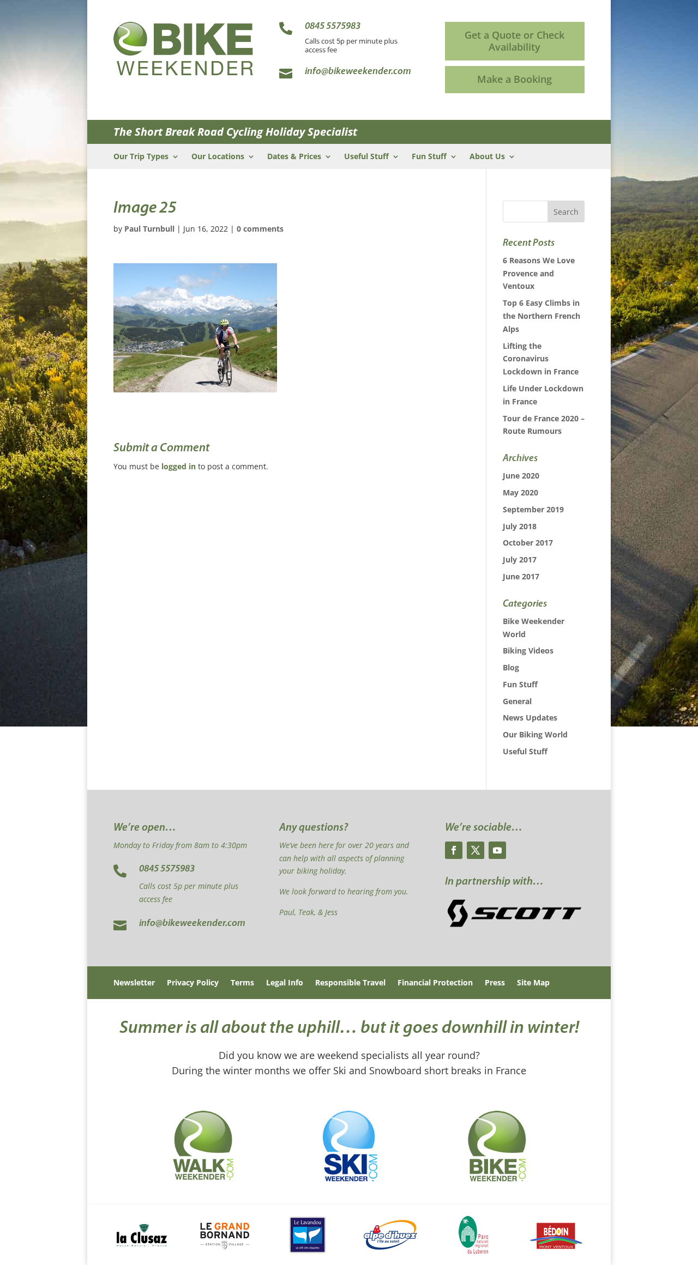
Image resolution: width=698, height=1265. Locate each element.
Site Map (533, 983)
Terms (242, 983)
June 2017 (521, 576)
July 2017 (520, 559)
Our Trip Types (141, 157)
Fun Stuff (429, 157)
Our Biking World (535, 734)
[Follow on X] (475, 850)
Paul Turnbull (149, 228)
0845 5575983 (167, 869)
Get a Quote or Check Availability (514, 40)
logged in (178, 466)
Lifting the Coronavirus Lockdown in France (541, 359)
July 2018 (520, 526)
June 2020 (521, 475)
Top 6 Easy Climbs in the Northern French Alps (541, 316)
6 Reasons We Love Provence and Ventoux (539, 273)
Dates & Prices (294, 157)
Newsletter (134, 983)
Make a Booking (514, 79)
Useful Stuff (366, 157)
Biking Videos (528, 650)
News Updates (530, 717)
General (517, 701)
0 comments (260, 228)
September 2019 (533, 509)
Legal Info (284, 983)
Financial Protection (435, 983)
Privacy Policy (193, 983)
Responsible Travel (350, 983)
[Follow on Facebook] (453, 850)
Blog (511, 667)
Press (495, 983)
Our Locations (217, 157)
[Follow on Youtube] (497, 850)
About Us (487, 157)
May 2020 (520, 492)
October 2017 (528, 542)
